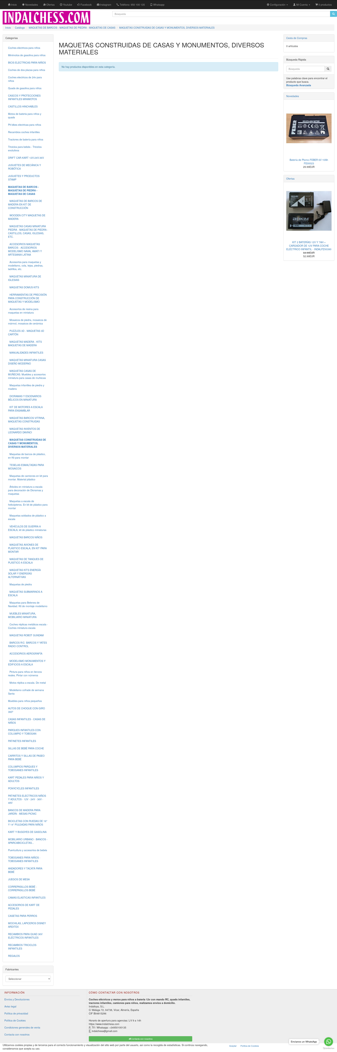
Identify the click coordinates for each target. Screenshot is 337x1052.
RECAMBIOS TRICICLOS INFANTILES (22, 946)
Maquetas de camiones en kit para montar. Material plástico (28, 477)
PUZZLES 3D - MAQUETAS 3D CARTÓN (26, 332)
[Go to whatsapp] (328, 1041)
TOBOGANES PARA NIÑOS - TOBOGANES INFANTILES (24, 859)
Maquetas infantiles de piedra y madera (26, 386)
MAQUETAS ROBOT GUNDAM (26, 635)
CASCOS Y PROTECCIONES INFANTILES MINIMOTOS (24, 97)
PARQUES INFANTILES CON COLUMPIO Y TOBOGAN (24, 731)
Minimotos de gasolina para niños (26, 55)
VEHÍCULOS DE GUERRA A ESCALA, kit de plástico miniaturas (27, 528)
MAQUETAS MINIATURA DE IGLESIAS (24, 278)
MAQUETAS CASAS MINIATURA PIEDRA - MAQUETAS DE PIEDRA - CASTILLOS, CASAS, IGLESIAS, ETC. (28, 231)
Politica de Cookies (249, 1045)
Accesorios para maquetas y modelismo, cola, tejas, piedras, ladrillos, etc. (25, 265)
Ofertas (290, 178)
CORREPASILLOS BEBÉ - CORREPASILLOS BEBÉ (22, 888)
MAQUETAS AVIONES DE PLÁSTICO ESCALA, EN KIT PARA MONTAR (27, 548)
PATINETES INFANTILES (22, 741)
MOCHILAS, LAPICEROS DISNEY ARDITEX (27, 924)
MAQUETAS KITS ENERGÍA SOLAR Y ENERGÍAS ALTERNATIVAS (24, 573)
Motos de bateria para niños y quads (24, 115)
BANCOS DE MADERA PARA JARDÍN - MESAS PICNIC (24, 811)
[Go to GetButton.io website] (328, 1048)
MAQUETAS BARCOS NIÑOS (25, 537)
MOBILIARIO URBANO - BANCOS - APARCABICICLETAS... (28, 840)
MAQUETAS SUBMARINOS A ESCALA (25, 593)
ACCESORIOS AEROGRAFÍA (25, 653)
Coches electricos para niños (24, 48)
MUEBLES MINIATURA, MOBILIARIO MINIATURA (22, 615)
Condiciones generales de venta (22, 1027)
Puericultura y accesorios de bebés (27, 850)
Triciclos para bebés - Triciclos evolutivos (25, 148)
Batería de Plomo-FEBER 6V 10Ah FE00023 (309, 161)
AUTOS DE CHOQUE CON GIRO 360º (26, 710)
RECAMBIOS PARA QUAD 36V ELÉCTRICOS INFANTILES (25, 935)
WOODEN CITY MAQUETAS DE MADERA (26, 217)
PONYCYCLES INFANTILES (23, 788)
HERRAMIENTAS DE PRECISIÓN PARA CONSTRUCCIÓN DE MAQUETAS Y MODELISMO (27, 298)
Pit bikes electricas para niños (24, 124)
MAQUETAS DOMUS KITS (23, 287)
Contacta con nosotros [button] (142, 1038)
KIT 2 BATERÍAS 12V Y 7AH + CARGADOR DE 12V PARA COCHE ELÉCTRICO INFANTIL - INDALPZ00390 (308, 245)
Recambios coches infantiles (24, 132)
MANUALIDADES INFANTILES (25, 352)
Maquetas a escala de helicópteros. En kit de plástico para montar (28, 504)
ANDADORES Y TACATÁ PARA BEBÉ (25, 870)
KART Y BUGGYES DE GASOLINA (27, 832)
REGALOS (14, 956)
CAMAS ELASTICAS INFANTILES (26, 897)
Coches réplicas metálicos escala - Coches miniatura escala (28, 626)
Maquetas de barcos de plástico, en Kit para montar (27, 455)
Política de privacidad (16, 1013)
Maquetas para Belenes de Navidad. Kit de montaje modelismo (27, 604)
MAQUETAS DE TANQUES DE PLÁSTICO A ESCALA (25, 560)
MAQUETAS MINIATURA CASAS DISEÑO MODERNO (27, 361)
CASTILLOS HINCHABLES (23, 106)
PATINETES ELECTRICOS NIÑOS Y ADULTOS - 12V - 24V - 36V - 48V (27, 799)
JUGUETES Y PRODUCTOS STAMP (23, 177)
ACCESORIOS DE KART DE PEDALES (23, 906)
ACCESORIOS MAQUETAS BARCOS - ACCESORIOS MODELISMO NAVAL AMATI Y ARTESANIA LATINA (25, 249)
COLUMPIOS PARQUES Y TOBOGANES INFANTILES (23, 768)
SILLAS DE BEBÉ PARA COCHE (26, 748)
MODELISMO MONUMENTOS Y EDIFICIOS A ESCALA (26, 662)
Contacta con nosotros (16, 1034)
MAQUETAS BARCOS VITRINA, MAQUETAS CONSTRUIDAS (26, 419)
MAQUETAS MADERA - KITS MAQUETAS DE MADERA (25, 343)
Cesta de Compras (296, 38)
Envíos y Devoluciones (16, 999)
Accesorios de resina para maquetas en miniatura (23, 310)
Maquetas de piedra (20, 584)
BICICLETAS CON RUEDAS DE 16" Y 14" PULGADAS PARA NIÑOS (27, 822)
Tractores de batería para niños (25, 139)
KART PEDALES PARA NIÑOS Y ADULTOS (26, 779)
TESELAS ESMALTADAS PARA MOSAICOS (26, 466)
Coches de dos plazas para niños (26, 70)
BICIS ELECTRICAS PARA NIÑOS (27, 62)
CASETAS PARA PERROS (22, 916)
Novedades (292, 96)
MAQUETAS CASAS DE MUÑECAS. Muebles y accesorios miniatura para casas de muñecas (27, 374)
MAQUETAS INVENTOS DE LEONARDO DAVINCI (24, 430)
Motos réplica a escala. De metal (27, 682)
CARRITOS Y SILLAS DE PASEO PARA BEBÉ (26, 757)
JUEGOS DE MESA (19, 879)
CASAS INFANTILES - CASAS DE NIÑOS (26, 720)
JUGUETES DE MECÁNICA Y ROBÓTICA (24, 166)
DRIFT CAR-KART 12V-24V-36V (26, 157)
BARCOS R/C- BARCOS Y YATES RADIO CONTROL (27, 644)
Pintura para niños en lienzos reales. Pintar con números (25, 673)
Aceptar (233, 1045)
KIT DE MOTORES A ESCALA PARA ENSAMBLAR (25, 408)
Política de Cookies (15, 1020)
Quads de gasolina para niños (24, 88)
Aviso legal (10, 1006)
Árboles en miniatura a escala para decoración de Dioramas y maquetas (25, 490)
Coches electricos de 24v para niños (25, 79)
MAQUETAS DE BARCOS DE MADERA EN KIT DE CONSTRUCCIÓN (25, 204)
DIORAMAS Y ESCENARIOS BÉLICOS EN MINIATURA (24, 397)
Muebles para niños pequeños (25, 701)
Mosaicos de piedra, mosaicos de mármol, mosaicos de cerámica (27, 321)
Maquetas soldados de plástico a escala (27, 517)
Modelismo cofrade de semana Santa (26, 691)
